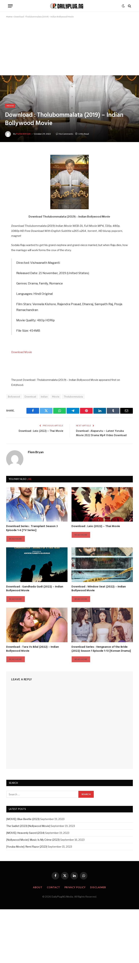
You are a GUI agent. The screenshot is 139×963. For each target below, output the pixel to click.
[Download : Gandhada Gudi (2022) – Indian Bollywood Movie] (37, 564)
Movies (10, 106)
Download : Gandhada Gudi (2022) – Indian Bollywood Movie (34, 589)
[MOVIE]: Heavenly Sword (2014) (25, 832)
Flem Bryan (23, 133)
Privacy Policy (75, 887)
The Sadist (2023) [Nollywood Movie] (28, 825)
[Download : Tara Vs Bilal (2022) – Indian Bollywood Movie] (37, 625)
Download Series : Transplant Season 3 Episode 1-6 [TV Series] (32, 528)
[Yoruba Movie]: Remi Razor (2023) (26, 846)
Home (9, 16)
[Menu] (10, 6)
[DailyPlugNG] (69, 6)
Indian (44, 396)
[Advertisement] (69, 48)
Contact (53, 887)
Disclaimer (98, 887)
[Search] (129, 6)
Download (30, 396)
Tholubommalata (73, 396)
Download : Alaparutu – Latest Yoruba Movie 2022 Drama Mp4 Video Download (101, 433)
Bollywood (14, 396)
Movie (55, 396)
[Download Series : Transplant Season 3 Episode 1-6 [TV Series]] (37, 504)
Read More (15, 538)
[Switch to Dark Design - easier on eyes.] (123, 6)
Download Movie (21, 352)
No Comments (66, 133)
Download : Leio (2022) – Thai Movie (41, 431)
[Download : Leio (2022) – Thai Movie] (102, 504)
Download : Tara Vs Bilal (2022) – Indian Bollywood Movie (32, 649)
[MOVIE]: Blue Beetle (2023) (23, 819)
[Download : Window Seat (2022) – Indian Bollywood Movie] (102, 564)
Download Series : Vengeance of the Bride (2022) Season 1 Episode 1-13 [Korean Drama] (101, 649)
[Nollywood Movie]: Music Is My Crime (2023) (33, 839)
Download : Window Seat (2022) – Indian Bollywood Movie (98, 589)
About (38, 887)
